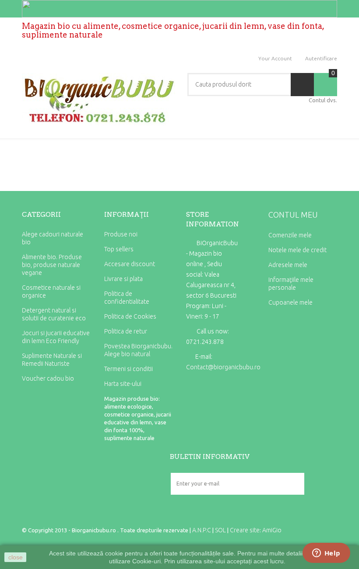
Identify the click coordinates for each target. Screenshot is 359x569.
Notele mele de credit (297, 249)
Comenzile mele (290, 235)
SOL (220, 530)
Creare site (245, 530)
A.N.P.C (201, 530)
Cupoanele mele (290, 302)
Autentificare (321, 58)
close (15, 557)
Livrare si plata (123, 278)
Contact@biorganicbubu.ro (223, 367)
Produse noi (120, 234)
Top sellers (119, 249)
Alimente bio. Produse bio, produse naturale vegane (52, 264)
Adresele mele (287, 264)
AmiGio (272, 530)
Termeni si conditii (128, 368)
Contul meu (293, 214)
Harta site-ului (122, 383)
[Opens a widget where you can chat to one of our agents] (326, 554)
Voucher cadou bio (48, 378)
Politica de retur (125, 331)
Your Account (275, 58)
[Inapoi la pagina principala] (25, 155)
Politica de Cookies (130, 316)
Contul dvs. (323, 100)
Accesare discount (129, 263)
